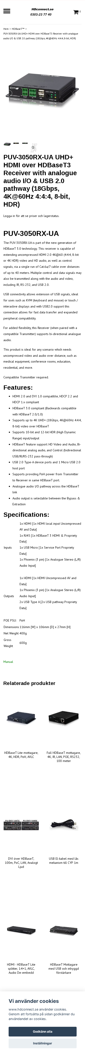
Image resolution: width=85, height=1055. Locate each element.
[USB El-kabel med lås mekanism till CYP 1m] (64, 825)
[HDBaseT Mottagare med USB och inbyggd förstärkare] (64, 931)
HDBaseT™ (18, 28)
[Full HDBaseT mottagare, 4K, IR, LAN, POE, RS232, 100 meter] (64, 719)
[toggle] (9, 12)
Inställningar (42, 1043)
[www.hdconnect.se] (42, 8)
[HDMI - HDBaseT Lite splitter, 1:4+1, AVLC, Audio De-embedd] (21, 931)
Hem (6, 28)
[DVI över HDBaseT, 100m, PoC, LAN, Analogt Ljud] (21, 825)
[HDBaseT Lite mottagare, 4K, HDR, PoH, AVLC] (21, 719)
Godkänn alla (42, 1031)
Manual (8, 662)
